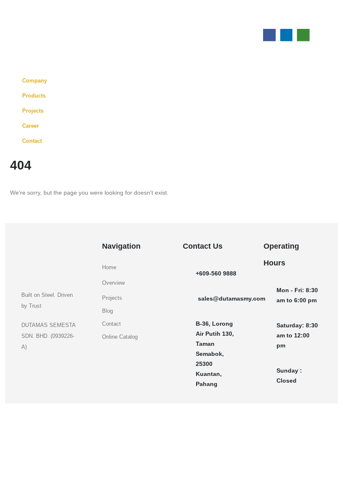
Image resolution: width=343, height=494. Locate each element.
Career (30, 126)
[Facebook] (269, 35)
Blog (107, 311)
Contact (32, 141)
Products (34, 96)
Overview (113, 283)
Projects (33, 111)
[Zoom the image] (47, 246)
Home (109, 267)
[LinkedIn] (286, 35)
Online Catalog (120, 337)
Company (34, 81)
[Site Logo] (35, 13)
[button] (326, 18)
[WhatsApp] (303, 35)
